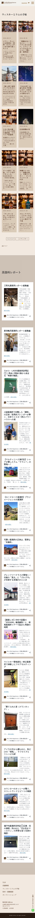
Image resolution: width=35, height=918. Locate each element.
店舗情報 (6, 885)
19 (21, 239)
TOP (4, 882)
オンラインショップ (9, 895)
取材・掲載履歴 (8, 892)
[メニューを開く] (32, 3)
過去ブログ (4, 246)
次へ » (26, 239)
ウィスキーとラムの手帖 (11, 888)
